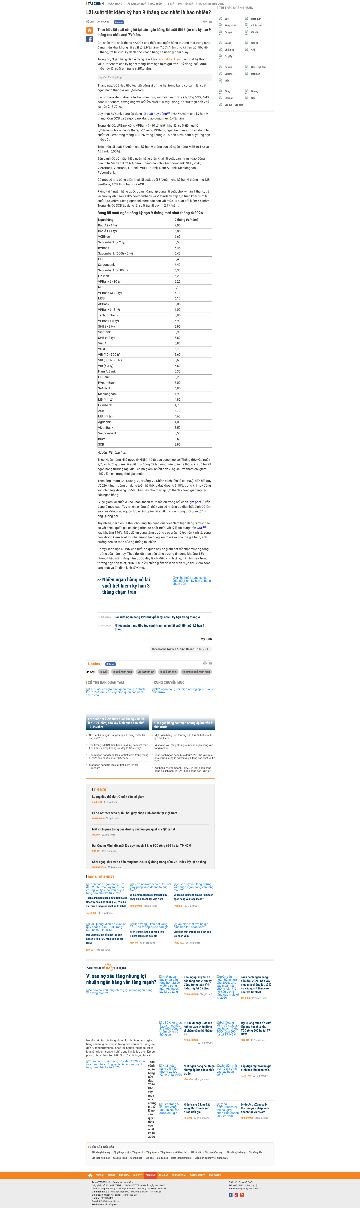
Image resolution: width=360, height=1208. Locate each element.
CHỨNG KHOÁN (179, 1175)
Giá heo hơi (181, 1152)
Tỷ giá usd (137, 1152)
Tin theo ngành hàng (236, 8)
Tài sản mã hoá (136, 3)
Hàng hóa (97, 802)
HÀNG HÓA (124, 1175)
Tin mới (100, 790)
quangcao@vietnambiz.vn (249, 1188)
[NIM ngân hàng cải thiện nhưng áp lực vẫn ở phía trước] (183, 709)
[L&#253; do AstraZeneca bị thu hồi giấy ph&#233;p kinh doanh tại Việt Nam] (150, 887)
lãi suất (103, 671)
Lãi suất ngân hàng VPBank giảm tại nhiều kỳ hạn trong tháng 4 (157, 617)
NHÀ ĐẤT (163, 1175)
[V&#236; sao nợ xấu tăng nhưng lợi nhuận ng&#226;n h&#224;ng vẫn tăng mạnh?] (194, 887)
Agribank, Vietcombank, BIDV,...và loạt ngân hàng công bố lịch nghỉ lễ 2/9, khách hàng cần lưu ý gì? (183, 770)
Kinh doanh (98, 818)
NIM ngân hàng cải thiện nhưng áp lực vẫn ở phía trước (183, 725)
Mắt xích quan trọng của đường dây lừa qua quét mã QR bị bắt (133, 829)
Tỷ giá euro (166, 1152)
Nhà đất (96, 851)
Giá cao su (162, 1158)
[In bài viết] (206, 21)
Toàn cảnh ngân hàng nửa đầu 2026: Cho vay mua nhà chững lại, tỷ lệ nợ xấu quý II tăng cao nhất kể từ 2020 (184, 758)
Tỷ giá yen (151, 1152)
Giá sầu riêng (120, 1158)
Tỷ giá (170, 3)
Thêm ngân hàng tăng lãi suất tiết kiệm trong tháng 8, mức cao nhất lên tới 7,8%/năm (118, 757)
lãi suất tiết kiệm (169, 59)
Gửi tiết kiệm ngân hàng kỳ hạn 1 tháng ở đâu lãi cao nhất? (117, 737)
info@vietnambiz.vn (109, 1201)
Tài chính (96, 3)
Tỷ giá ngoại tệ (121, 1152)
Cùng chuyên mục (169, 682)
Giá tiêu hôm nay (213, 1152)
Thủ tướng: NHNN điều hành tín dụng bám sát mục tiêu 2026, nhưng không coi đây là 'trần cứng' (118, 747)
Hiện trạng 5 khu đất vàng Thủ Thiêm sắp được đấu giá (147, 934)
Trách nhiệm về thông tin (104, 1204)
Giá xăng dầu (255, 1152)
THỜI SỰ (100, 1175)
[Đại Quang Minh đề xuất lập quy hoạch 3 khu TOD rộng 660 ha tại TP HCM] (106, 927)
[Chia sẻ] (89, 39)
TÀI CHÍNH (150, 1175)
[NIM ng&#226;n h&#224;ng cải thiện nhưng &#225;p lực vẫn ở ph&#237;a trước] (170, 1071)
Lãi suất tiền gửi (146, 671)
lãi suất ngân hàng (122, 671)
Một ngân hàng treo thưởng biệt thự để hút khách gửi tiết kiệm (183, 737)
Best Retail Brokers (181, 1158)
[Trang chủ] (89, 30)
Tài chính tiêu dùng (211, 3)
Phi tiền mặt (186, 3)
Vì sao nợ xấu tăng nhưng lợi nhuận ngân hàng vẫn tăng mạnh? (183, 747)
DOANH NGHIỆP (197, 1175)
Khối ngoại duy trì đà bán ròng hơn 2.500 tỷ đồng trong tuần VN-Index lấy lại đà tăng (149, 862)
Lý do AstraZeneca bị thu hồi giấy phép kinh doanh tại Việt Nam (134, 813)
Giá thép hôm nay (101, 1158)
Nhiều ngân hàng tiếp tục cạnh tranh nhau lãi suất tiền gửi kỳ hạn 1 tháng (160, 627)
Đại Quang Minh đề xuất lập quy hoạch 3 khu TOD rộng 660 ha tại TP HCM (141, 846)
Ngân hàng (114, 3)
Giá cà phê (195, 1152)
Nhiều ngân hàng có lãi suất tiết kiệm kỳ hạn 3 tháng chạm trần (126, 585)
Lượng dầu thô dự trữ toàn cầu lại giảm (118, 797)
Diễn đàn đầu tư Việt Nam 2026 (211, 1158)
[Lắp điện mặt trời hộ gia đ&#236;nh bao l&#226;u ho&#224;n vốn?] (194, 926)
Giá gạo (150, 1158)
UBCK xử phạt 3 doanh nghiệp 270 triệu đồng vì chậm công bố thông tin (198, 1028)
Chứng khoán (99, 867)
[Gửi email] (210, 22)
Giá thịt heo (136, 1158)
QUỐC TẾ (137, 1175)
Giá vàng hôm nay (101, 1152)
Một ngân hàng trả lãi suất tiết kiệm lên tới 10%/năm (113, 767)
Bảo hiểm (156, 3)
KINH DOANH (215, 1175)
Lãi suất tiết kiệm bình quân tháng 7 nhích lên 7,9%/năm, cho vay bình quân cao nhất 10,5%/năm (116, 723)
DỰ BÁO (112, 1175)
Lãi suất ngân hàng (235, 1152)
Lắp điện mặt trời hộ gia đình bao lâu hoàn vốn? (192, 934)
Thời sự (96, 834)
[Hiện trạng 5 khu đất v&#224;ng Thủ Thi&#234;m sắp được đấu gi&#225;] (150, 926)
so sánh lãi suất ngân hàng (196, 671)
